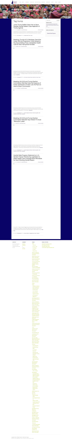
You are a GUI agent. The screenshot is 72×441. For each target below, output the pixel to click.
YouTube (23, 248)
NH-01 (29, 35)
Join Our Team (35, 246)
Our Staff (34, 249)
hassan (25, 233)
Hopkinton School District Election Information (35, 330)
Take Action (34, 423)
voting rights (23, 151)
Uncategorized (19, 77)
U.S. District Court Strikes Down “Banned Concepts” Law (36, 428)
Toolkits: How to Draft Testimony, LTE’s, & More (36, 403)
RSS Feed (30, 438)
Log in (33, 438)
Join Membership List (35, 332)
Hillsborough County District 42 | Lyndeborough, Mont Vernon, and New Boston (35, 319)
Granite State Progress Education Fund (48, 247)
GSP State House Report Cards (46, 243)
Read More (18, 74)
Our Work (33, 344)
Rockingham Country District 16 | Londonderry (35, 409)
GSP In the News (35, 370)
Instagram (24, 245)
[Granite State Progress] (14, 2)
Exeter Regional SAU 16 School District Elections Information (36, 299)
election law (34, 112)
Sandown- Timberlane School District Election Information (35, 419)
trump (31, 35)
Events (33, 284)
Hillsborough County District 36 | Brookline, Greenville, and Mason (35, 314)
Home (33, 327)
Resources (33, 393)
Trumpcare (37, 233)
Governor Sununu (30, 77)
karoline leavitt (26, 35)
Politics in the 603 (35, 400)
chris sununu (26, 77)
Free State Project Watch (46, 246)
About (33, 243)
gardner (37, 112)
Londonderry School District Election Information (35, 335)
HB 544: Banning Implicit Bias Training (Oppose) (36, 353)
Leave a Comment (41, 46)
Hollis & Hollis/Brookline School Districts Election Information (36, 324)
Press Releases (19, 35)
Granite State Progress (24, 46)
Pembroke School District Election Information (35, 363)
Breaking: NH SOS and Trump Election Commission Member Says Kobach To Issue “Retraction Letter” (27, 119)
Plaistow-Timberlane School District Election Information (35, 366)
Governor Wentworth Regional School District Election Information (36, 303)
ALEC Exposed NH (35, 345)
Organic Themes (20, 438)
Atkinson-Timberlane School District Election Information (35, 253)
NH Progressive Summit (45, 245)
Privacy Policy (35, 250)
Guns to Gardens (35, 291)
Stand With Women (35, 421)
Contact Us (34, 245)
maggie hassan (32, 233)
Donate (33, 283)
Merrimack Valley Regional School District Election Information (36, 339)
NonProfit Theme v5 (14, 438)
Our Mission (34, 247)
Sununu (37, 77)
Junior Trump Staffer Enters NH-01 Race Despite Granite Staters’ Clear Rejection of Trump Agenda (26, 26)
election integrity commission (28, 112)
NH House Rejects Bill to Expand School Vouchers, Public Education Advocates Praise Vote (52, 25)
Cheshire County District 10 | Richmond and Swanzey (36, 270)
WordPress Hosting (25, 438)
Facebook (23, 243)
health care (34, 77)
